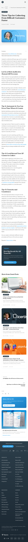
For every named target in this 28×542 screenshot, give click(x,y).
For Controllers (18, 476)
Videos (3, 495)
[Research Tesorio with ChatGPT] (12, 529)
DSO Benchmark (5, 504)
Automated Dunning (6, 462)
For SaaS (17, 483)
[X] (6, 538)
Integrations (4, 481)
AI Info (16, 502)
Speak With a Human (8, 405)
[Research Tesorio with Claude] (15, 529)
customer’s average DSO (8, 182)
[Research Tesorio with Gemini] (17, 529)
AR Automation (5, 460)
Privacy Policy (18, 506)
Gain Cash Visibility (19, 472)
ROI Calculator (5, 502)
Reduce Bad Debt (19, 469)
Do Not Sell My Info (19, 517)
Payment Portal (5, 469)
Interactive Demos (5, 509)
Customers (4, 497)
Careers (17, 495)
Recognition (4, 499)
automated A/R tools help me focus (10, 115)
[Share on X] (8, 393)
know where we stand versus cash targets (16, 144)
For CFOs (17, 474)
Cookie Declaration (19, 520)
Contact (17, 497)
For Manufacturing (19, 486)
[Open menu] (25, 2)
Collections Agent (5, 464)
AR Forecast (4, 474)
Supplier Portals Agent (6, 467)
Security (17, 499)
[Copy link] (3, 393)
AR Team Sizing (5, 506)
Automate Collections (19, 462)
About (16, 492)
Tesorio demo (9, 240)
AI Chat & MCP (5, 479)
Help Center (4, 511)
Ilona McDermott (12, 53)
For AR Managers (18, 479)
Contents (4, 51)
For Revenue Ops (18, 481)
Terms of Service (18, 509)
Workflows (4, 476)
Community (4, 514)
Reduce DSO (18, 460)
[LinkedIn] (4, 538)
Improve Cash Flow (19, 464)
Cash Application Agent (6, 472)
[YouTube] (8, 538)
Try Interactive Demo (20, 446)
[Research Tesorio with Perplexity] (13, 529)
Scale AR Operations (19, 467)
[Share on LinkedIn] (5, 393)
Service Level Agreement (20, 511)
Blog (2, 7)
